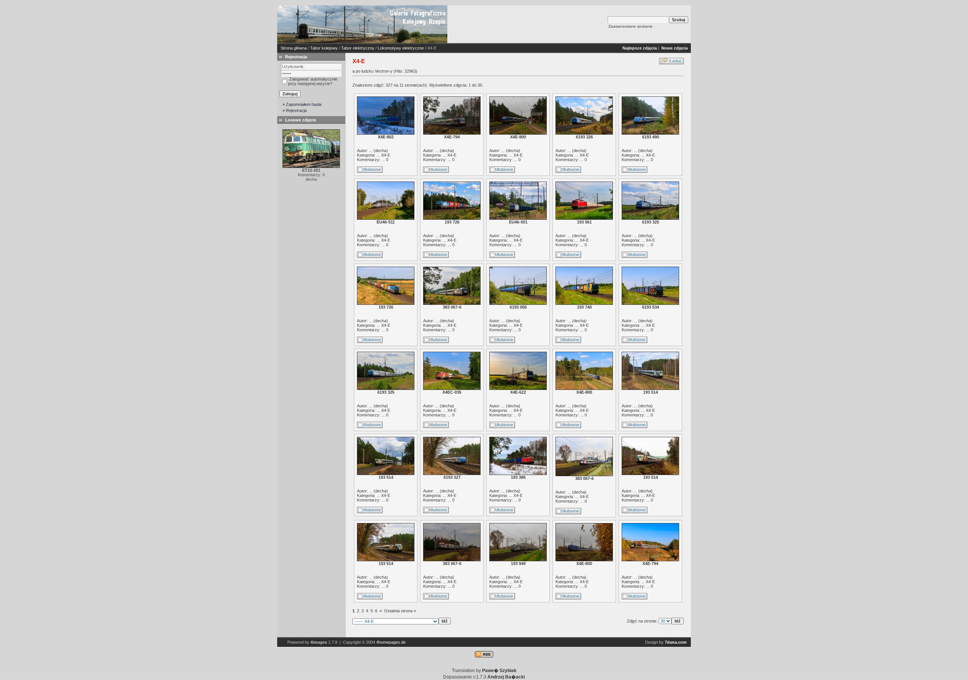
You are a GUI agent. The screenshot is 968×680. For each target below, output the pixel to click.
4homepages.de (391, 642)
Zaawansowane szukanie (630, 26)
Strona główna (294, 48)
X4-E (385, 155)
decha (380, 150)
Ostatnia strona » (400, 611)
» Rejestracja (294, 110)
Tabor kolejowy (324, 48)
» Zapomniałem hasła (301, 104)
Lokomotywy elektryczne (401, 48)
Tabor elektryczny (357, 48)
